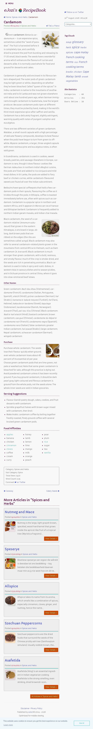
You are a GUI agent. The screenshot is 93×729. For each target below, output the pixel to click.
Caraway (9, 491)
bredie (69, 72)
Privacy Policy (36, 708)
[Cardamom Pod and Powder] (52, 357)
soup (68, 42)
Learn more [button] (8, 725)
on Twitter (20, 482)
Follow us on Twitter (75, 12)
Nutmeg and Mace (19, 512)
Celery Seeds (52, 491)
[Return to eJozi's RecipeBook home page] (21, 10)
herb (68, 47)
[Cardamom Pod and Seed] (50, 48)
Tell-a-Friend (53, 26)
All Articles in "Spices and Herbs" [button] (44, 696)
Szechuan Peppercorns (23, 623)
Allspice (11, 586)
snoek (85, 76)
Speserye (12, 549)
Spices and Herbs (29, 517)
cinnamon (11, 445)
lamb (77, 76)
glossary (77, 42)
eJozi (30, 712)
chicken (78, 72)
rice (46, 442)
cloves (9, 449)
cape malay (81, 52)
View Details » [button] (51, 539)
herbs (83, 47)
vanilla (47, 453)
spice (75, 47)
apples (9, 434)
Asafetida (12, 660)
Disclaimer (25, 708)
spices (69, 52)
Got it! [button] (81, 723)
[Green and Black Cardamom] (50, 236)
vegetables (72, 81)
